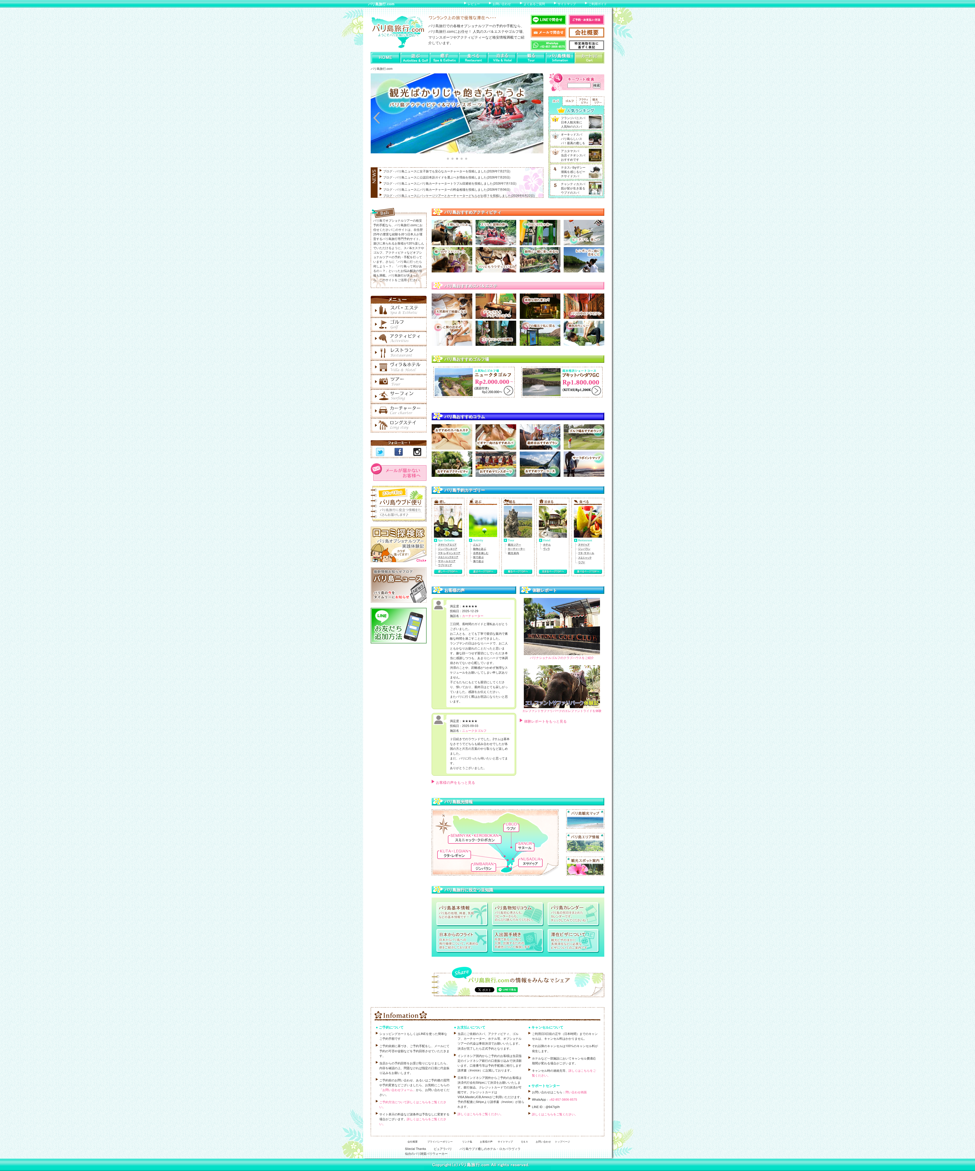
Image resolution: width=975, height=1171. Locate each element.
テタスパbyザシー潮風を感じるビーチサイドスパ (573, 171)
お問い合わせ (502, 4)
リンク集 (467, 1141)
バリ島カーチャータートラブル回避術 (446, 183)
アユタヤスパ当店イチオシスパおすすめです (573, 155)
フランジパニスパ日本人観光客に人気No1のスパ (573, 122)
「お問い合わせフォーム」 (397, 1089)
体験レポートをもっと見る (545, 721)
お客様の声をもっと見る (455, 782)
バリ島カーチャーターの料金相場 (442, 189)
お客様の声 (486, 1141)
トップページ (562, 1141)
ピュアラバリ (443, 1148)
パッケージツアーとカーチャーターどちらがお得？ (455, 195)
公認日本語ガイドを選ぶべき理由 (442, 177)
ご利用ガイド (598, 4)
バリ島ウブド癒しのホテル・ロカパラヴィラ (490, 1148)
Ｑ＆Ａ (524, 1141)
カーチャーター (472, 615)
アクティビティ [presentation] (583, 101)
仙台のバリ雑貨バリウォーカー (426, 1153)
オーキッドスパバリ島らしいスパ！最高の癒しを (573, 138)
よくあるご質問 (534, 4)
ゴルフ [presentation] (569, 101)
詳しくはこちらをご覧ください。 (480, 1114)
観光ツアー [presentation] (597, 101)
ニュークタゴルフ (474, 730)
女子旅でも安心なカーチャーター (442, 171)
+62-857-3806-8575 (563, 1099)
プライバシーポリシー (440, 1141)
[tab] (555, 101)
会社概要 (413, 1141)
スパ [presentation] (555, 101)
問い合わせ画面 (576, 1092)
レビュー (474, 4)
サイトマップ (567, 4)
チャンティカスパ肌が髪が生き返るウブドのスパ (573, 188)
